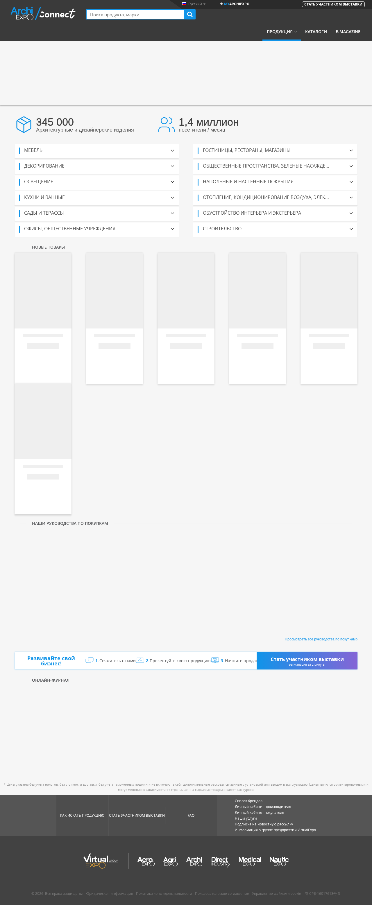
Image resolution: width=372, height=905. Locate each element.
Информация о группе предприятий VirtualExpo (275, 829)
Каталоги (316, 31)
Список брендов (248, 800)
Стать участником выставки (137, 815)
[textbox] (135, 14)
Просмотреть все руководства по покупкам (320, 639)
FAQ (191, 815)
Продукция (280, 31)
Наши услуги (246, 818)
